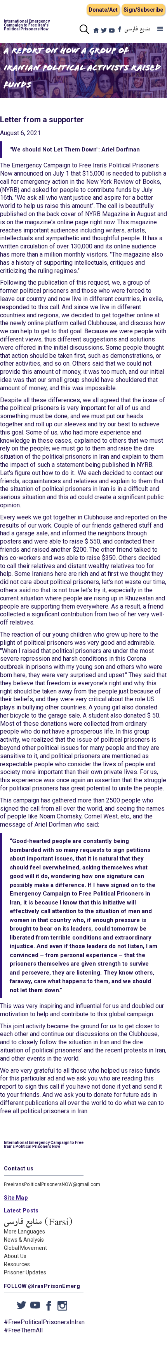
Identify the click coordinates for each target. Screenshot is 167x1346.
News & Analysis (24, 1240)
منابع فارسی (138, 29)
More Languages (24, 1231)
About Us (15, 1256)
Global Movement (25, 1248)
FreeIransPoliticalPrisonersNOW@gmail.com (52, 1184)
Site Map (16, 1198)
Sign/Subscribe (143, 10)
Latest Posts (21, 1210)
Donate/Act (103, 10)
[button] (160, 29)
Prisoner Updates (25, 1272)
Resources (17, 1264)
